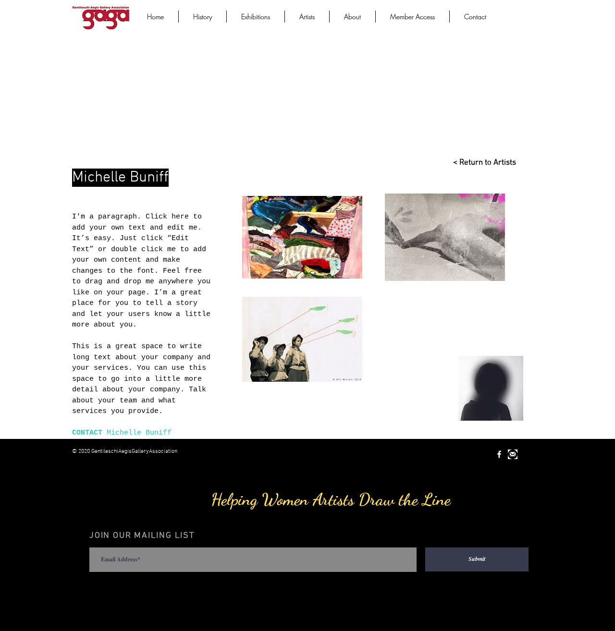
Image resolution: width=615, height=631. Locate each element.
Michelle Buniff (139, 433)
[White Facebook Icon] (499, 454)
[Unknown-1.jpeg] (512, 454)
